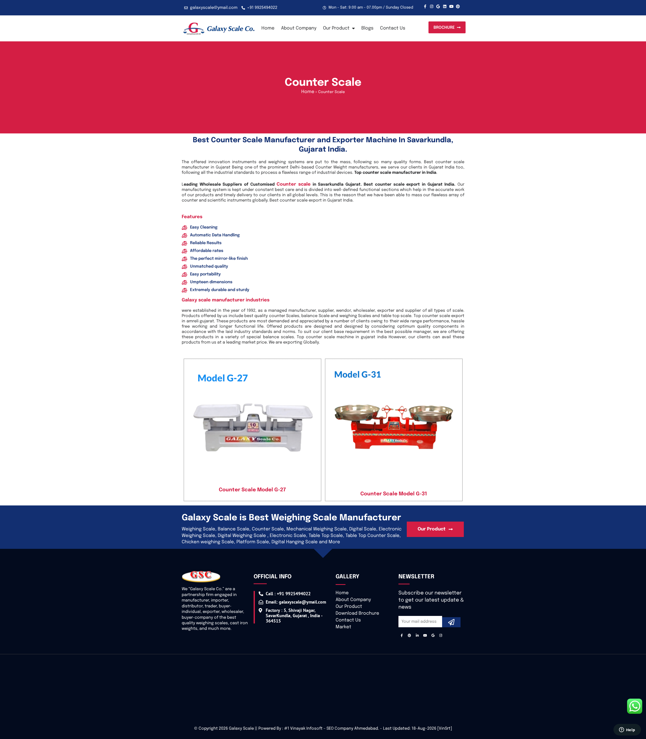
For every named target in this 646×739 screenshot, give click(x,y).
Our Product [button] (336, 28)
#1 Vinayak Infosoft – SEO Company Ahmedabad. (331, 728)
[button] (447, 27)
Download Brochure (357, 613)
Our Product (349, 606)
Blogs (367, 28)
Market (343, 627)
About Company (298, 28)
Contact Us (392, 28)
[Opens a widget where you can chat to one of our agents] (627, 730)
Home (268, 28)
